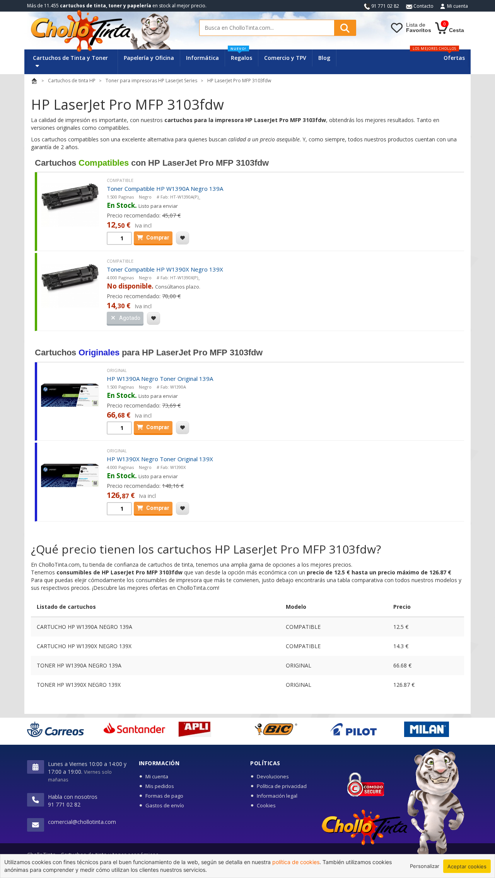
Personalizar (424, 866)
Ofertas (454, 57)
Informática (202, 57)
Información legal (277, 795)
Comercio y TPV (285, 57)
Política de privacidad (282, 786)
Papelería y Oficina (149, 57)
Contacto (423, 6)
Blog (324, 57)
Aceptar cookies (466, 866)
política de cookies (295, 862)
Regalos (241, 55)
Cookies (266, 805)
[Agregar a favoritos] (182, 238)
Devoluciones (273, 776)
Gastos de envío (164, 805)
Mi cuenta (457, 6)
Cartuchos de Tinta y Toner (70, 57)
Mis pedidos (159, 786)
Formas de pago (164, 795)
